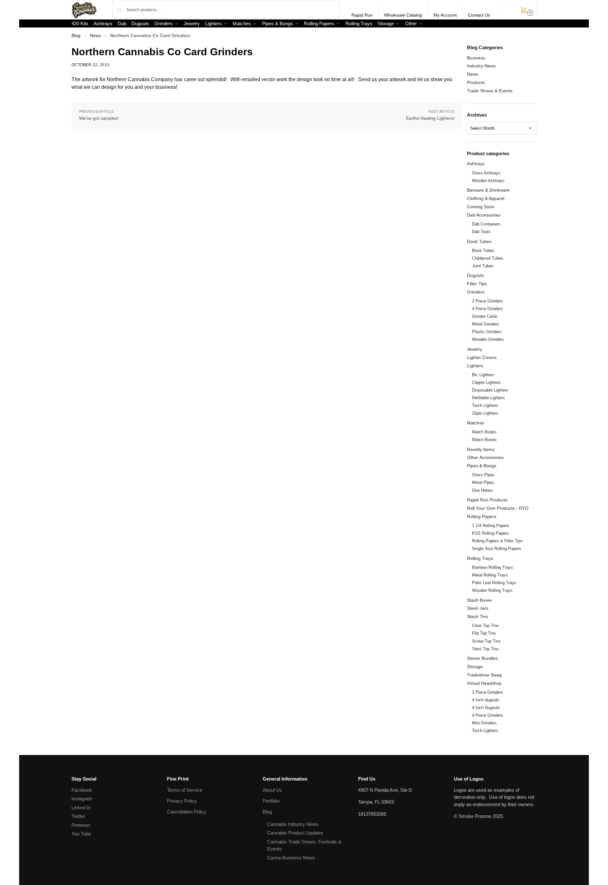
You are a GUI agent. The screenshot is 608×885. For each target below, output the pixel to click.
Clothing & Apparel (485, 198)
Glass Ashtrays (486, 173)
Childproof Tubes (487, 258)
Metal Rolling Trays (490, 575)
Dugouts (475, 275)
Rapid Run (362, 15)
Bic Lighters (483, 374)
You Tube (81, 833)
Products (476, 82)
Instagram (82, 798)
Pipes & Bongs (481, 465)
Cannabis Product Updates (295, 832)
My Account (445, 15)
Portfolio (271, 801)
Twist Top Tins (485, 648)
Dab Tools (481, 231)
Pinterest (80, 825)
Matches (475, 422)
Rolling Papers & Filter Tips (497, 540)
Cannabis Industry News (293, 824)
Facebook (81, 790)
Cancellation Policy (186, 811)
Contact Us (479, 15)
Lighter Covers (482, 357)
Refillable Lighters (488, 397)
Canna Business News (291, 857)
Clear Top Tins (485, 625)
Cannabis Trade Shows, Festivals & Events (304, 845)
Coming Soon (480, 206)
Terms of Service (184, 790)
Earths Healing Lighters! (430, 118)
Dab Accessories (483, 214)
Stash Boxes (479, 600)
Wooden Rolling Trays (492, 590)
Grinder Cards (485, 316)
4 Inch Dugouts (486, 707)
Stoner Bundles (482, 658)
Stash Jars (477, 608)
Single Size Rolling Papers (496, 548)
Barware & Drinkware (488, 190)
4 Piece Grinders (487, 308)
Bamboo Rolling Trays (492, 567)
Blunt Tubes (483, 250)
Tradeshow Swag (484, 674)
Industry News (481, 65)
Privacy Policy (182, 801)
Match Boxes (484, 439)
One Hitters (482, 490)
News (95, 35)
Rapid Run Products (487, 499)
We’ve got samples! (99, 118)
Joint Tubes (483, 265)
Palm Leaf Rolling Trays (494, 582)
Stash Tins (477, 616)
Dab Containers (486, 224)
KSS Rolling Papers (490, 533)
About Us (272, 790)
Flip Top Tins (484, 633)
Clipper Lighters (486, 382)
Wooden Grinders (488, 339)
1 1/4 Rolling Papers (490, 525)
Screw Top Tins (486, 641)
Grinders (475, 291)
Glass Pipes (483, 474)
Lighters (475, 365)
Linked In (80, 807)
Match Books (484, 432)
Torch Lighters (485, 405)
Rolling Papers (481, 516)
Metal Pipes (483, 482)
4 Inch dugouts (485, 700)
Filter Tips (477, 283)
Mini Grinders (484, 723)
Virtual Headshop (484, 683)
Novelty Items (480, 449)
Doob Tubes (479, 241)
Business (476, 57)
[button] (519, 10)
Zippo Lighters (485, 413)
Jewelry (474, 349)
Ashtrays (475, 163)
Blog (75, 35)
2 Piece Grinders (487, 301)
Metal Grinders (485, 324)
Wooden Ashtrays (488, 180)
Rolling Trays (480, 558)
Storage (475, 666)
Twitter (78, 816)
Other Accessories (485, 457)
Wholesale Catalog (403, 15)
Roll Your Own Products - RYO (498, 508)
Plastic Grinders (487, 331)
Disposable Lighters (490, 390)
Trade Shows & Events (490, 90)
